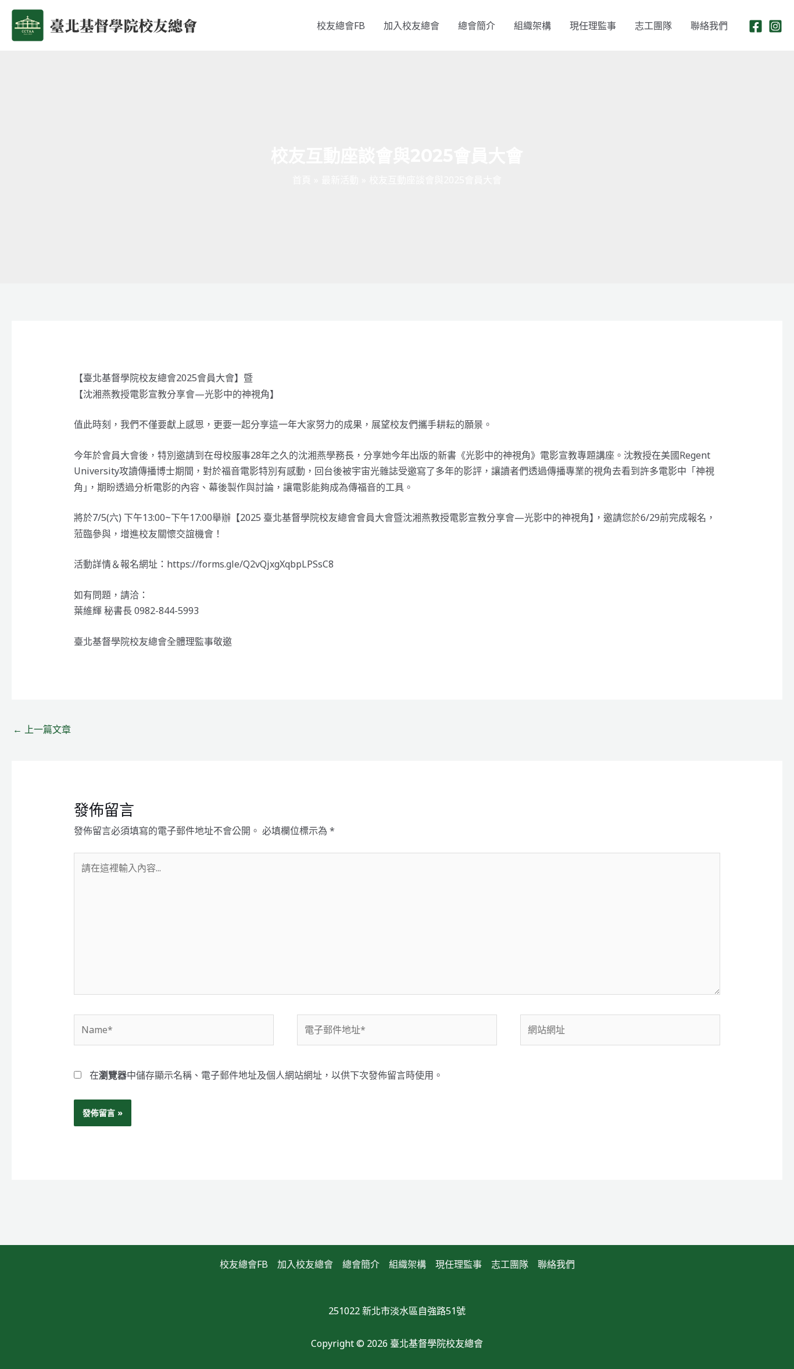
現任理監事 (593, 25)
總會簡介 (476, 25)
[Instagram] (775, 26)
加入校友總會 (411, 25)
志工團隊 (653, 25)
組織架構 (532, 25)
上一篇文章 (42, 729)
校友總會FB (341, 25)
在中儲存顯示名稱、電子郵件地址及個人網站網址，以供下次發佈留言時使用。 (266, 1075)
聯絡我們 (709, 25)
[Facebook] (756, 26)
